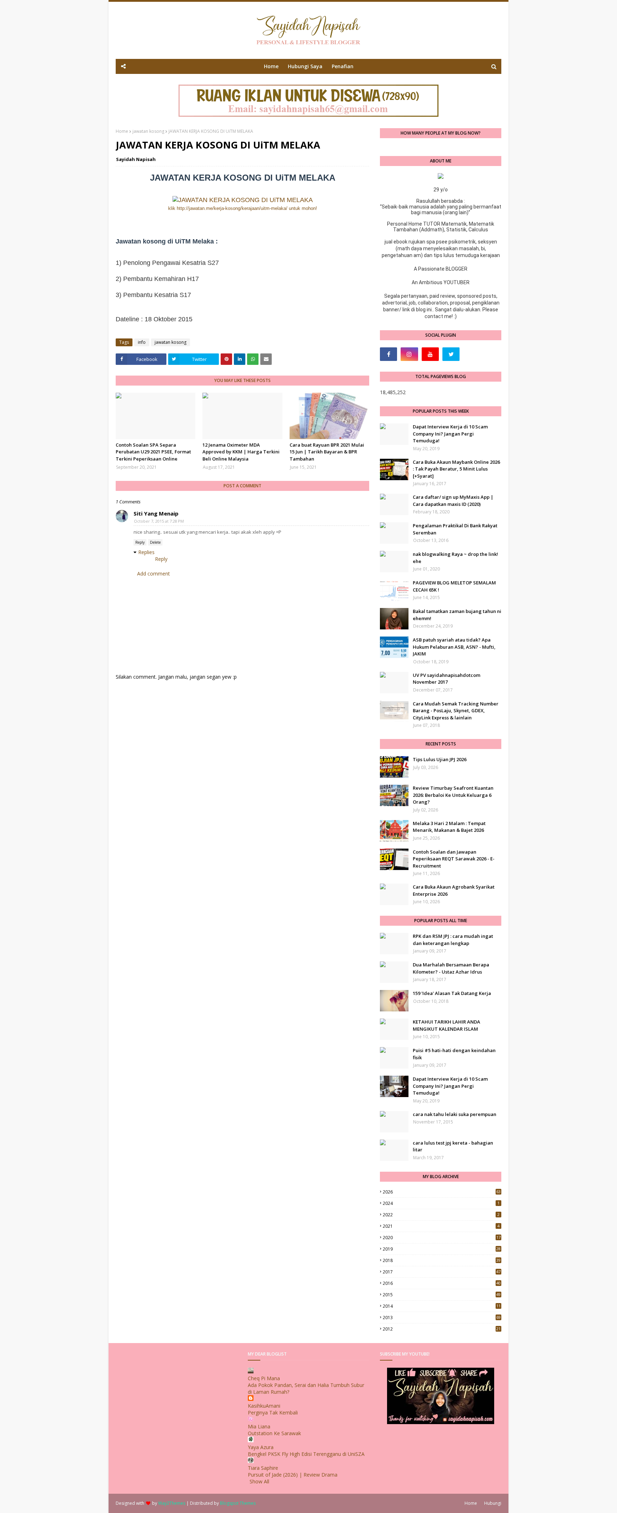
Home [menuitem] (271, 66)
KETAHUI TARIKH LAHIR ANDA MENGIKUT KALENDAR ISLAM (446, 1025)
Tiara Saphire (263, 1467)
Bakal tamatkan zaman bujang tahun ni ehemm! (457, 615)
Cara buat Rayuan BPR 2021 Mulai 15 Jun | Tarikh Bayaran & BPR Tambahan (327, 452)
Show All (259, 1481)
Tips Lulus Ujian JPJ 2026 (439, 759)
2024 (441, 1203)
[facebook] (388, 354)
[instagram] (409, 354)
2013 (442, 1318)
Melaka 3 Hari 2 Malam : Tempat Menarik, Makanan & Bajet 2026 (449, 827)
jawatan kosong (148, 131)
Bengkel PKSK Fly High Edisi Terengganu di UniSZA (306, 1454)
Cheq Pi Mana (264, 1378)
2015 (442, 1295)
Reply (140, 542)
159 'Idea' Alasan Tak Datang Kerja (452, 993)
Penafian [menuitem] (342, 66)
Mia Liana (259, 1426)
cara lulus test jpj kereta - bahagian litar (453, 1146)
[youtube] (430, 354)
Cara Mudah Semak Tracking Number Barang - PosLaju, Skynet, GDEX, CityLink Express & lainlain (455, 710)
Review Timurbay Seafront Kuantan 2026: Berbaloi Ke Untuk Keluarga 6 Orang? (453, 795)
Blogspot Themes (238, 1503)
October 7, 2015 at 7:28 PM (159, 521)
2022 (441, 1215)
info (142, 342)
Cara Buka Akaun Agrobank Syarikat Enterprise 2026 (454, 890)
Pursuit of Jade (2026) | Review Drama (292, 1474)
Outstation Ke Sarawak (274, 1433)
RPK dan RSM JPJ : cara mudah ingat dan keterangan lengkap (453, 939)
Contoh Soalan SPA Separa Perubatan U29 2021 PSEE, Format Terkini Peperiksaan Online (153, 452)
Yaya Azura (261, 1447)
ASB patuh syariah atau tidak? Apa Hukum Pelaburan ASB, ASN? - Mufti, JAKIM (454, 647)
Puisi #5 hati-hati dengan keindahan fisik (454, 1054)
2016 (442, 1283)
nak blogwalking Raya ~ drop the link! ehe (455, 557)
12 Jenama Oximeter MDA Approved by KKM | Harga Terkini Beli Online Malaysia (241, 452)
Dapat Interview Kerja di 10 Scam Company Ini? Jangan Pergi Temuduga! (450, 433)
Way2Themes (171, 1503)
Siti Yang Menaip (156, 513)
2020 (442, 1238)
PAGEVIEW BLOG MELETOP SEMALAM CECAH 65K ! (454, 586)
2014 (442, 1306)
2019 (442, 1249)
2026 (442, 1192)
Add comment (153, 573)
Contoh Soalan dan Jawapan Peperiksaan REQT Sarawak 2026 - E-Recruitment (454, 859)
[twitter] (451, 354)
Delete (155, 542)
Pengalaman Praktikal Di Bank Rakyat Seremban (455, 529)
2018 (442, 1260)
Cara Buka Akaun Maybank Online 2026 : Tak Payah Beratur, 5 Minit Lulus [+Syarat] (456, 469)
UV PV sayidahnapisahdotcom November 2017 (446, 678)
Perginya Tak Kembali (273, 1412)
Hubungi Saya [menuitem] (305, 66)
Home (122, 131)
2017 (442, 1272)
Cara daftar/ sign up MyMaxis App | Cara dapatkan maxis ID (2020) (453, 500)
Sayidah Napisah (136, 159)
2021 (441, 1226)
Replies (146, 552)
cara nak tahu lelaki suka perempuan (454, 1114)
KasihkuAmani (264, 1405)
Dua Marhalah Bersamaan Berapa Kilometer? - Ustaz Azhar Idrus (451, 968)
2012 (442, 1329)
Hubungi (492, 1503)
